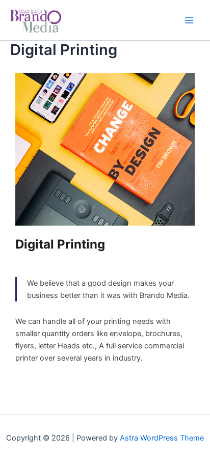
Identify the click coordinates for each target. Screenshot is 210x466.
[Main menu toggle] (189, 20)
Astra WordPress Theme (162, 438)
